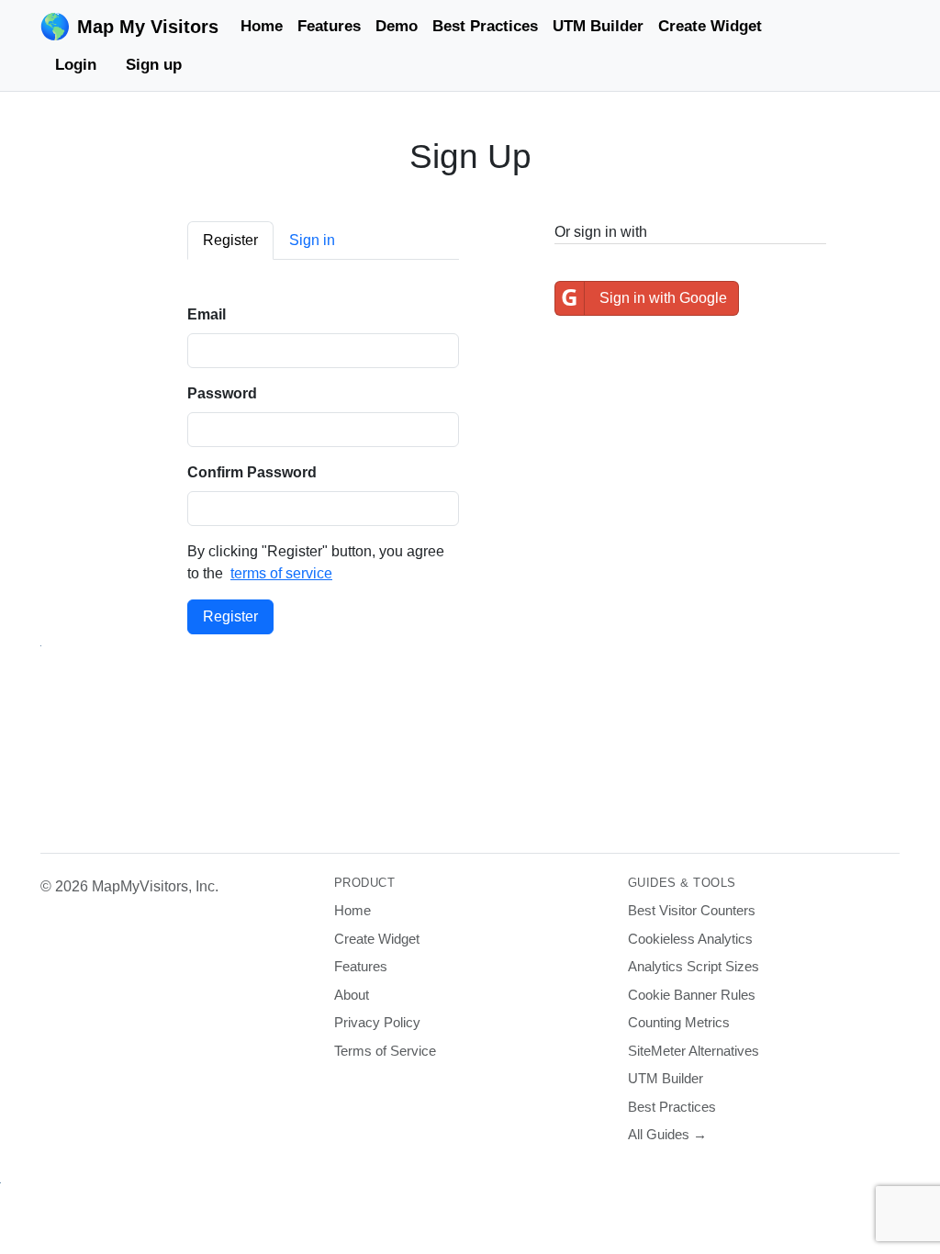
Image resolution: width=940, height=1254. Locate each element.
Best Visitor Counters (691, 910)
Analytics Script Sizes (693, 966)
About (351, 994)
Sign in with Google (644, 297)
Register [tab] (230, 240)
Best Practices (485, 26)
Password (222, 393)
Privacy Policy (377, 1022)
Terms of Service (385, 1050)
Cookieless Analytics (690, 938)
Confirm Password (252, 472)
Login (75, 64)
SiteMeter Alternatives (693, 1050)
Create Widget (710, 26)
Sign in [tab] (312, 240)
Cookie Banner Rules (691, 994)
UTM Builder (598, 26)
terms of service (281, 573)
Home (262, 26)
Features (329, 26)
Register (230, 616)
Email (206, 314)
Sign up (154, 64)
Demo (396, 26)
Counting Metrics (679, 1022)
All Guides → (667, 1134)
